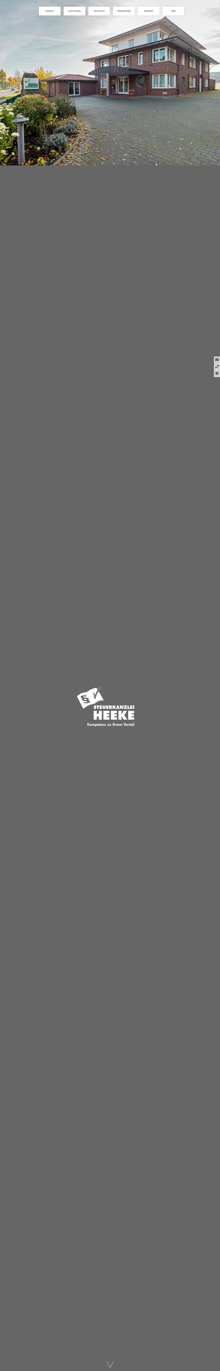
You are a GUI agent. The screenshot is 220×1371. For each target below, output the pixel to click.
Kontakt (148, 11)
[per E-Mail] (217, 359)
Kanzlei (50, 11)
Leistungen (74, 11)
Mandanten (124, 11)
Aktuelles (99, 11)
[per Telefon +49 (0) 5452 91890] (217, 366)
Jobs (173, 11)
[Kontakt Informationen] (217, 373)
